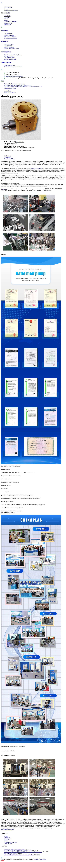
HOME (8, 13)
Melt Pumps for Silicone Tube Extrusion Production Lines (18, 855)
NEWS (6, 18)
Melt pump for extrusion (10, 36)
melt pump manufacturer (37, 168)
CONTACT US (8, 23)
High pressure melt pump (10, 38)
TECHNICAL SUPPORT (10, 21)
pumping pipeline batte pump (11, 48)
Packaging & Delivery (9, 158)
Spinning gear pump (9, 47)
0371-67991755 (8, 7)
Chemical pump (6, 62)
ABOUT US (7, 16)
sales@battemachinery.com (11, 10)
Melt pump (4, 30)
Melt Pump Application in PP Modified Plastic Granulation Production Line (23, 86)
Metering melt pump (9, 35)
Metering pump (6, 52)
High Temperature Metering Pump (12, 54)
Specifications (7, 156)
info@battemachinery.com (7, 829)
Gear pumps (4, 189)
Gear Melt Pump (8, 33)
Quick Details (7, 157)
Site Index (36, 859)
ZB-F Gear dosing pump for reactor (13, 66)
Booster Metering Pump (10, 59)
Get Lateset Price (20, 142)
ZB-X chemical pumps (9, 65)
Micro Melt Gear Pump (10, 88)
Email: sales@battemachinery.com (14, 76)
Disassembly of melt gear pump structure (14, 83)
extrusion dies (7, 24)
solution (6, 20)
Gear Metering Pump (9, 57)
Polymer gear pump (9, 44)
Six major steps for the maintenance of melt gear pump (17, 85)
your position (7, 91)
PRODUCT (7, 17)
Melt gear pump (8, 45)
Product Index (42, 859)
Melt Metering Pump (9, 56)
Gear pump (4, 41)
